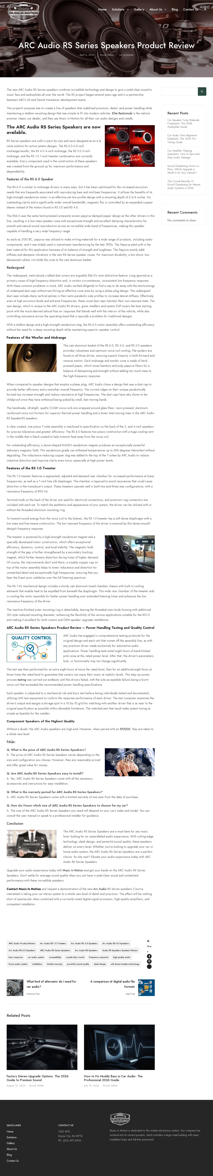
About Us (155, 9)
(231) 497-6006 (72, 1140)
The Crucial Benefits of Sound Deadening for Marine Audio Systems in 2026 (183, 184)
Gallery (139, 9)
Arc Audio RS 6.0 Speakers (22, 950)
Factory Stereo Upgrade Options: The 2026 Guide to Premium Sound (38, 1078)
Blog (175, 9)
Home (102, 9)
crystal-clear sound (75, 957)
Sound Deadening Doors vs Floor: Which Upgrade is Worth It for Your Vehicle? (183, 169)
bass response (16, 957)
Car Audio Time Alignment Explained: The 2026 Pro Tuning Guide (182, 138)
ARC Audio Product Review (22, 943)
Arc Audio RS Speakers (86, 950)
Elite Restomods (122, 113)
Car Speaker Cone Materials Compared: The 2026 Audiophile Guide (183, 123)
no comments (126, 55)
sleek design (100, 964)
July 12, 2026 (91, 1085)
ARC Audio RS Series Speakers (55, 950)
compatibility (55, 957)
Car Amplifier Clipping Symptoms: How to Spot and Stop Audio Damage (183, 154)
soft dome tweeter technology (125, 964)
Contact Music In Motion (24, 889)
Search (202, 92)
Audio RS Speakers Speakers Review (120, 950)
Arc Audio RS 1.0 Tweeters (53, 943)
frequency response (98, 957)
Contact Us (190, 9)
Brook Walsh (107, 55)
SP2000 (125, 729)
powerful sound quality (78, 964)
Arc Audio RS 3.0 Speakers (84, 943)
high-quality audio (121, 957)
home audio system (18, 964)
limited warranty (54, 964)
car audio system (36, 957)
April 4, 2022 (87, 55)
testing (22, 680)
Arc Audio (99, 889)
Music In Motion (73, 870)
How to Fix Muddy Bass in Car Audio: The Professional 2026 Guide (113, 1078)
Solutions (118, 9)
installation (37, 964)
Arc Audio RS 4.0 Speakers (115, 943)
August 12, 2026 (16, 1085)
